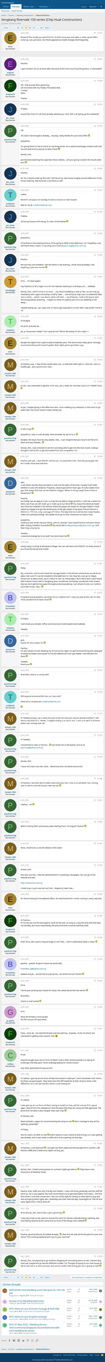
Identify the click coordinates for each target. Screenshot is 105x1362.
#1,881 (99, 800)
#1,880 (99, 778)
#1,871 (99, 563)
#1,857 (99, 190)
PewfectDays (92, 1292)
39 (30, 28)
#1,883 (99, 843)
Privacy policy (82, 1355)
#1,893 (99, 1074)
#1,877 (99, 713)
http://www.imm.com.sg (31, 883)
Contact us (57, 1355)
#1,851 (99, 33)
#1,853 (99, 81)
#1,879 (99, 757)
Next (47, 28)
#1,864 (99, 360)
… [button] (14, 28)
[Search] (101, 6)
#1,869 (99, 478)
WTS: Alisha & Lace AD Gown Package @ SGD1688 (34, 1308)
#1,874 (99, 636)
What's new (28, 6)
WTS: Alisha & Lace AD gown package (28, 1316)
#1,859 (99, 233)
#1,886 (99, 916)
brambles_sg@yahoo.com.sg (33, 968)
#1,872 (99, 592)
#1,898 (99, 1208)
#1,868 (99, 456)
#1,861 (99, 277)
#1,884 (99, 865)
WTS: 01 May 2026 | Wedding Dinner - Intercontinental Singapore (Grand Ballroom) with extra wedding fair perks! (34, 1327)
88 (41, 28)
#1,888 (99, 959)
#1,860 (99, 255)
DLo (96, 1310)
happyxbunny (14, 1295)
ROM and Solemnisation (35, 1303)
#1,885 (99, 894)
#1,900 (99, 1256)
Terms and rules (69, 1355)
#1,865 (99, 381)
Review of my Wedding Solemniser (26, 1300)
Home (6, 6)
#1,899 (99, 1230)
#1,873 (99, 614)
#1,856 (99, 168)
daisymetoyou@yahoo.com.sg (80, 525)
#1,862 (99, 316)
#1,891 (99, 1029)
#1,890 (99, 1007)
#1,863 (99, 338)
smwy (11, 1311)
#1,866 (99, 403)
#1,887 (99, 937)
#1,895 (99, 1143)
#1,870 (99, 542)
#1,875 (99, 670)
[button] (35, 6)
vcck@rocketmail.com (42, 205)
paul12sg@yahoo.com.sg (74, 245)
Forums (16, 6)
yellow (5, 23)
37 (22, 28)
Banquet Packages (36, 1295)
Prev (6, 28)
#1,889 (99, 981)
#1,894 (99, 1095)
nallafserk (12, 1303)
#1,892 (99, 1050)
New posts (5, 11)
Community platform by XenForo (52, 1360)
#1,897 (99, 1187)
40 (34, 28)
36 (18, 28)
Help (91, 1355)
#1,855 (99, 126)
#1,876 (99, 692)
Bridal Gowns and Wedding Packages (36, 1311)
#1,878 (99, 735)
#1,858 (99, 212)
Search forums (16, 11)
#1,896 (99, 1165)
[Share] (94, 33)
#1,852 (99, 59)
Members (43, 6)
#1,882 (99, 822)
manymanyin (92, 1318)
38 (26, 28)
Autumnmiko (13, 1319)
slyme (11, 1333)
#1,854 (99, 104)
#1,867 (99, 425)
